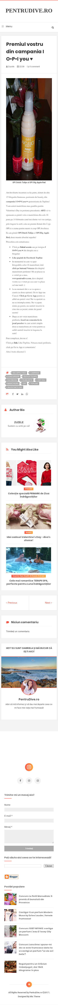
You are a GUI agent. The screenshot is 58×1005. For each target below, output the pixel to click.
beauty (28, 532)
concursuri (13, 376)
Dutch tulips (30, 376)
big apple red (19, 373)
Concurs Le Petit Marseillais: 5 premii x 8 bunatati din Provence (35, 899)
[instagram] (29, 781)
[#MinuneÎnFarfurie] (24, 713)
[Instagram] (20, 713)
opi (24, 384)
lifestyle (28, 489)
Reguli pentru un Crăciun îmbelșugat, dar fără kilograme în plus (33, 967)
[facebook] (20, 781)
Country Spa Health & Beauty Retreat (28, 576)
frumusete (26, 380)
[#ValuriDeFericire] (29, 713)
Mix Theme (35, 996)
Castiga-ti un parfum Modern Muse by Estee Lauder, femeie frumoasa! (36, 915)
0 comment (34, 66)
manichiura (12, 384)
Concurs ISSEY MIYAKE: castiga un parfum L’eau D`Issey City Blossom (36, 931)
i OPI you (41, 380)
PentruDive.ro (29, 10)
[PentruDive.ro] (34, 713)
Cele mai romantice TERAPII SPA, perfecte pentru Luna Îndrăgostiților (28, 582)
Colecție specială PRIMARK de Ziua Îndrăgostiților (28, 495)
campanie (34, 373)
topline (34, 384)
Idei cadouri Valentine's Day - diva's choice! (28, 538)
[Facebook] (38, 713)
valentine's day (14, 387)
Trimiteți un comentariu (17, 631)
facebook (12, 380)
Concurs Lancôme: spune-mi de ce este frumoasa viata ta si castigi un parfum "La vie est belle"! (36, 949)
